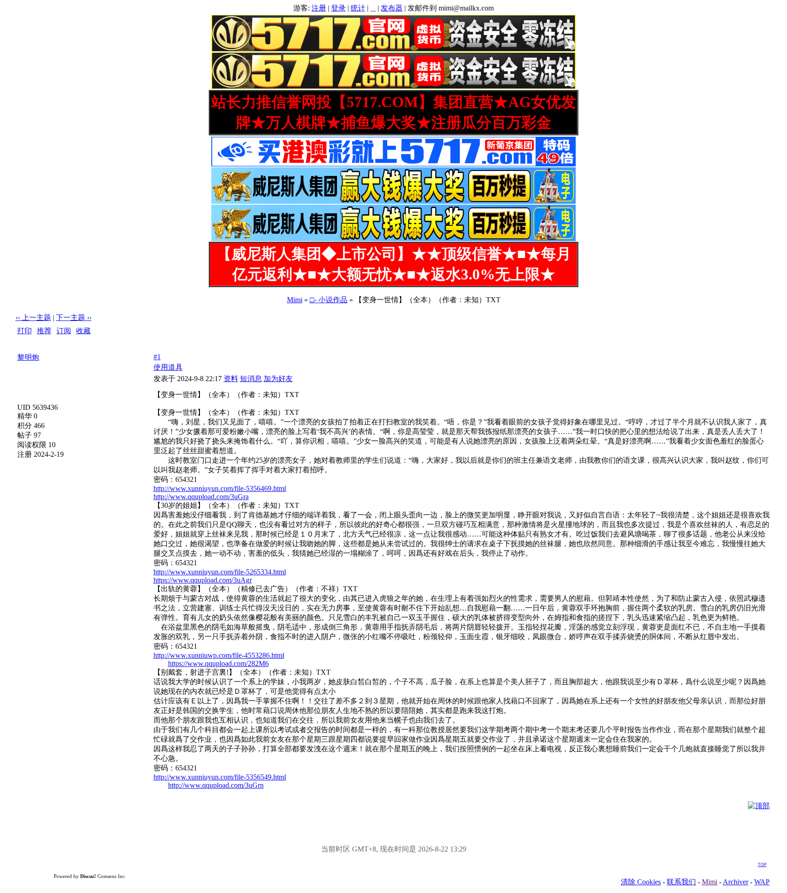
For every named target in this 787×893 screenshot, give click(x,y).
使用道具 (168, 367)
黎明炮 (28, 357)
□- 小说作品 (329, 300)
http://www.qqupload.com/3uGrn (216, 785)
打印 (24, 331)
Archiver (735, 882)
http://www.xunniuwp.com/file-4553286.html (218, 655)
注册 (319, 8)
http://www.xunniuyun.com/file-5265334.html (219, 572)
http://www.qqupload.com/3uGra (201, 497)
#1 (157, 357)
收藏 (83, 331)
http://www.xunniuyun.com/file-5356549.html (219, 777)
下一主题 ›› (74, 317)
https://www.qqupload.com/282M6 (218, 663)
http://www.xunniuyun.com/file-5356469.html (219, 488)
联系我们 (681, 882)
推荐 (44, 331)
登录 (338, 8)
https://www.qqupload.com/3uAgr (202, 580)
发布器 (392, 8)
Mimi (294, 300)
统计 (358, 8)
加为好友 (278, 378)
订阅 (63, 331)
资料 (231, 378)
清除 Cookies (641, 882)
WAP (762, 882)
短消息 (251, 378)
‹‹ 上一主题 (33, 317)
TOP (762, 864)
